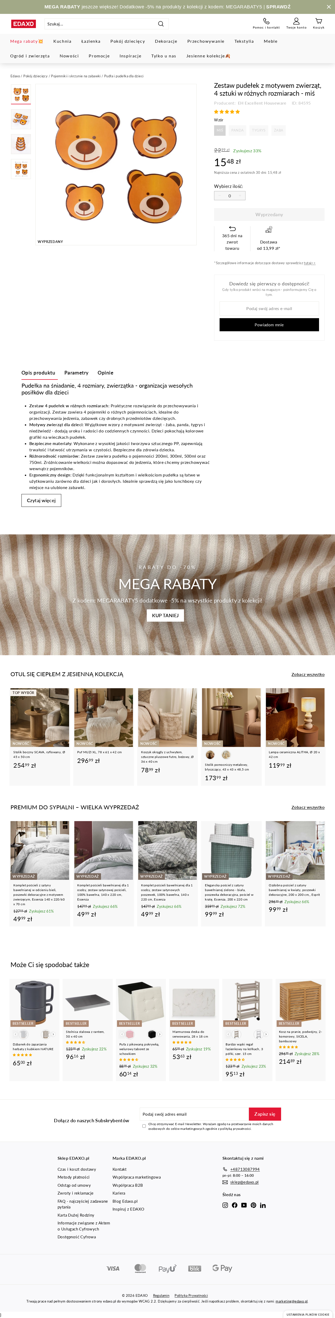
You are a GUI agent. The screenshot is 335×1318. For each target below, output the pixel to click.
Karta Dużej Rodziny (76, 1215)
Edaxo (15, 76)
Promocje (99, 55)
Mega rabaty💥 (26, 41)
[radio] (220, 130)
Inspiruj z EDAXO (128, 1209)
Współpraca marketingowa (137, 1177)
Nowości (69, 55)
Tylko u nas (163, 55)
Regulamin (161, 1295)
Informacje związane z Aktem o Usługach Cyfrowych (84, 1226)
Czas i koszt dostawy (77, 1169)
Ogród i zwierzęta (30, 55)
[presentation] (53, 1034)
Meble (270, 41)
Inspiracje (130, 55)
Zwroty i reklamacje (76, 1193)
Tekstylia (244, 41)
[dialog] (307, 1314)
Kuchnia (62, 41)
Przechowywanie (206, 41)
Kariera (119, 1193)
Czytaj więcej (41, 500)
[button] (227, 111)
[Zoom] (116, 164)
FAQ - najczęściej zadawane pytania (83, 1204)
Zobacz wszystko (308, 674)
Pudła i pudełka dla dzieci (123, 76)
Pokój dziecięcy (127, 41)
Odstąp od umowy (74, 1185)
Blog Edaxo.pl (125, 1201)
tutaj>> (310, 263)
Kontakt (120, 1169)
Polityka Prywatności (191, 1295)
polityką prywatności (235, 1129)
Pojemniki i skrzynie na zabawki (75, 76)
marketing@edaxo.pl (292, 1301)
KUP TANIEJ (165, 615)
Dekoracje (166, 41)
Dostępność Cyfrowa (77, 1236)
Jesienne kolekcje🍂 (208, 55)
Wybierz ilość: (228, 186)
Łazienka (90, 41)
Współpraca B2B (128, 1185)
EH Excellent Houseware (262, 102)
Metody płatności (74, 1177)
